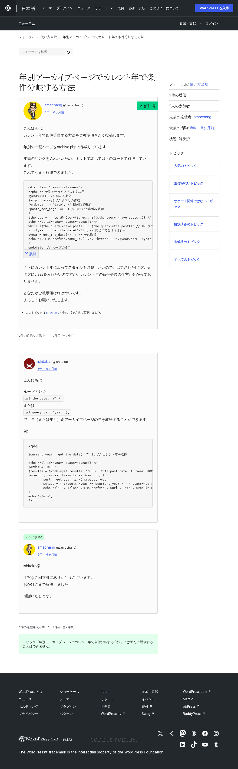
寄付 (147, 706)
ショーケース (69, 692)
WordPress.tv (113, 714)
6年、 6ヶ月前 (54, 112)
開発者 (106, 706)
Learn (105, 692)
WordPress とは (31, 692)
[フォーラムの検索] (68, 52)
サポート (107, 699)
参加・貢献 (150, 692)
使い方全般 (49, 37)
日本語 (67, 740)
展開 (32, 254)
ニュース (25, 699)
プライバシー (28, 714)
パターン (66, 714)
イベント (148, 699)
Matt (188, 699)
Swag (148, 714)
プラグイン (68, 706)
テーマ (64, 699)
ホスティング (28, 706)
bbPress (191, 706)
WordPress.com (197, 692)
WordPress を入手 (214, 8)
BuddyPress (194, 714)
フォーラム (27, 23)
